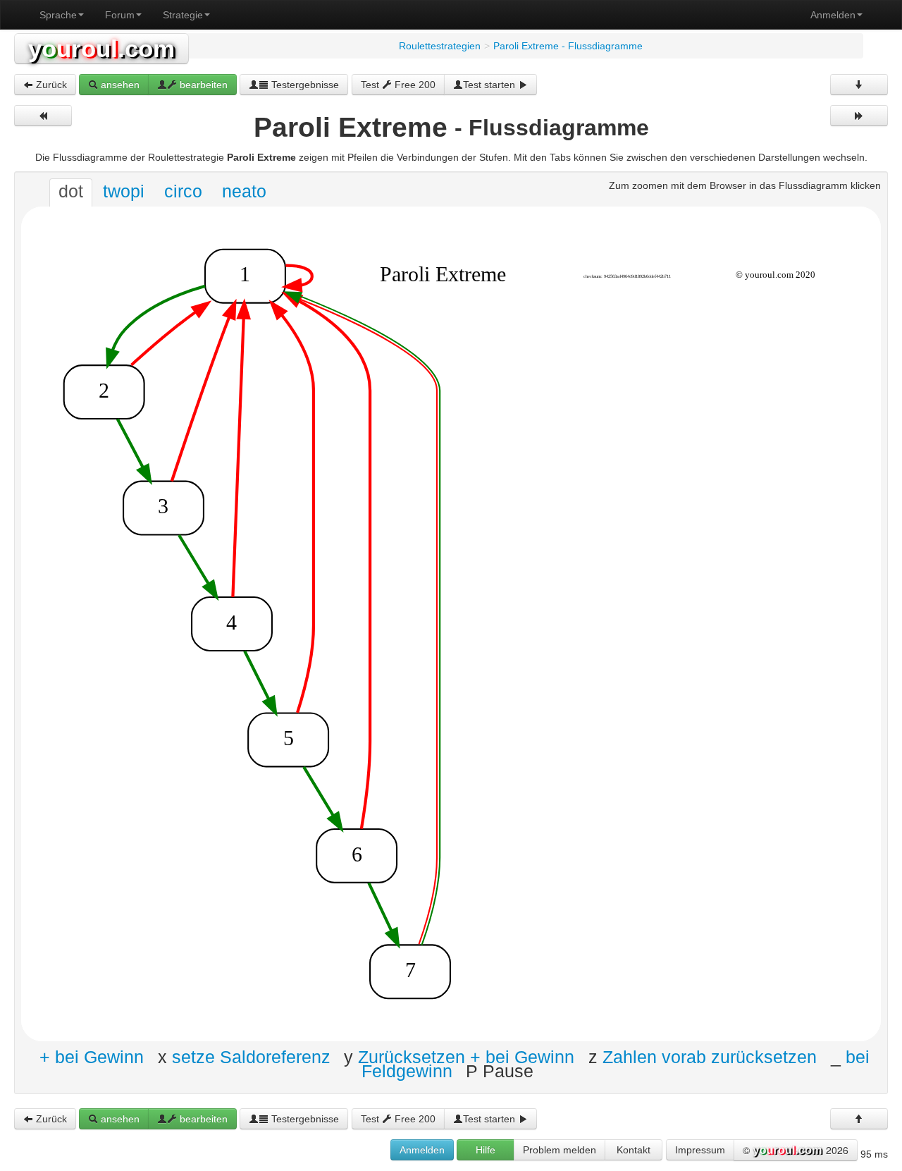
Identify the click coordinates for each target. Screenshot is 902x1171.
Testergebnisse (303, 84)
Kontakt (633, 1149)
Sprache (58, 14)
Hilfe (485, 1149)
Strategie (183, 14)
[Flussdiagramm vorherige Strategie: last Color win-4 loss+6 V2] (43, 115)
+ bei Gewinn (91, 1056)
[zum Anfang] (859, 1118)
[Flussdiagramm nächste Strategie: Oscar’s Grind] (859, 115)
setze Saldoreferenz (251, 1056)
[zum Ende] (859, 84)
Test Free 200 (398, 84)
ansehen (119, 84)
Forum (120, 14)
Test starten (490, 84)
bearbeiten (202, 84)
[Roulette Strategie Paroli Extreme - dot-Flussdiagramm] (451, 623)
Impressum (700, 1149)
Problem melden (559, 1149)
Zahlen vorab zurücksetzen (710, 1056)
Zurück (50, 84)
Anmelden (832, 14)
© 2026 (795, 1150)
